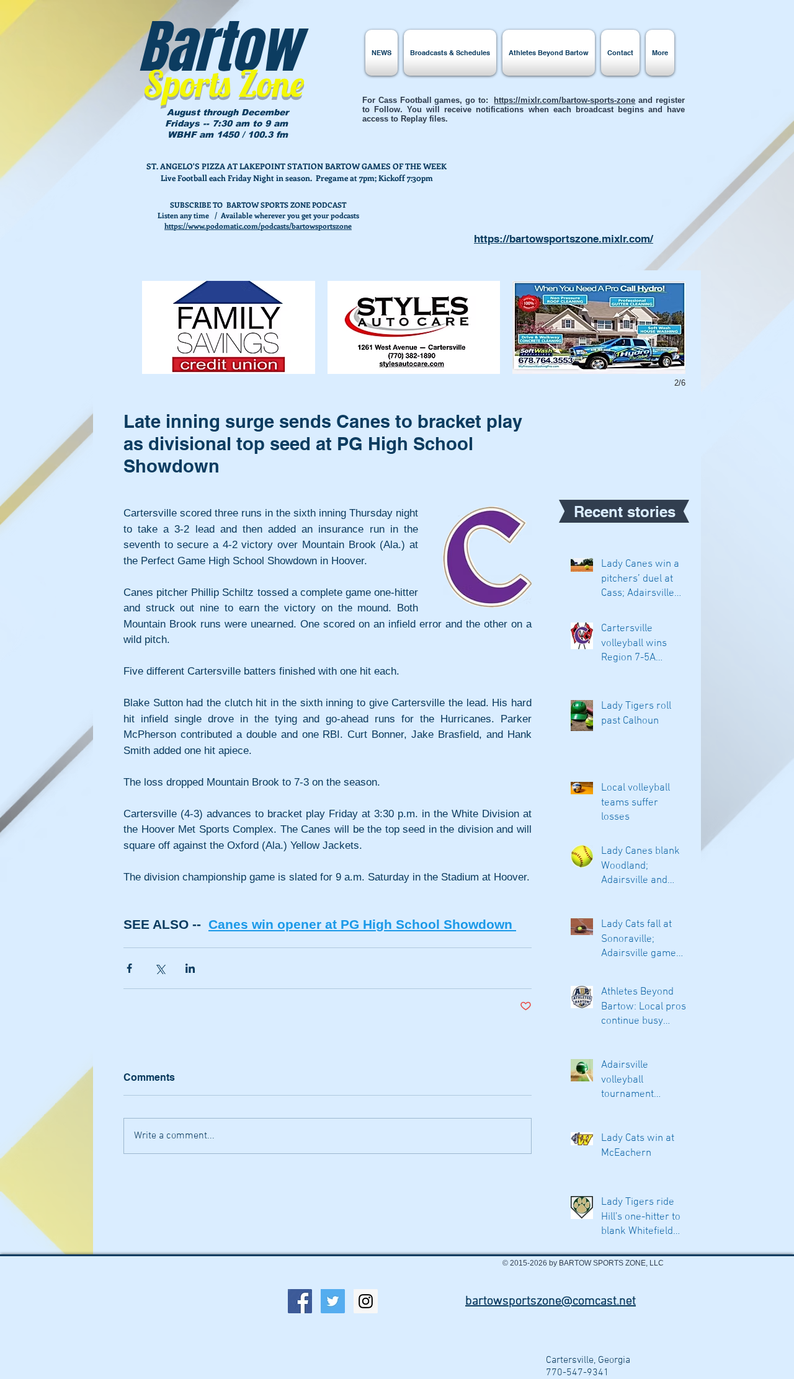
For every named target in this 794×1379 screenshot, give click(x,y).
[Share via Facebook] (129, 968)
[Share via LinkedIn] (190, 968)
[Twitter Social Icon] (333, 1301)
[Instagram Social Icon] (366, 1301)
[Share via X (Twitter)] (160, 968)
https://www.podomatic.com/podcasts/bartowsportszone (258, 226)
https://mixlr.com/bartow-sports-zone (564, 100)
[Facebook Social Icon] (300, 1301)
